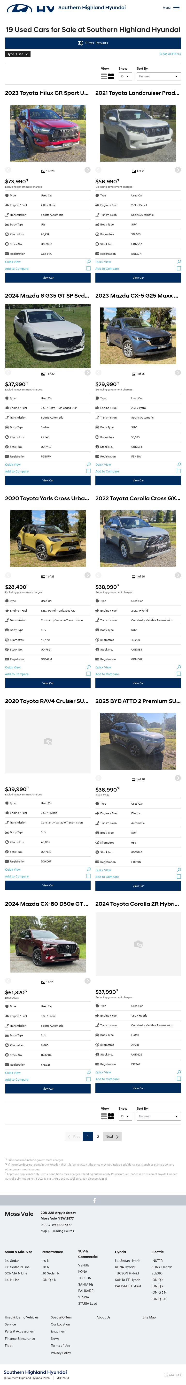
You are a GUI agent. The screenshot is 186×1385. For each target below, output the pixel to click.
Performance (52, 1252)
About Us (103, 1317)
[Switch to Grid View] (111, 76)
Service (10, 1324)
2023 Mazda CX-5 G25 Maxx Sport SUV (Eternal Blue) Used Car (138, 295)
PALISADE (85, 1290)
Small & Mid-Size (18, 1252)
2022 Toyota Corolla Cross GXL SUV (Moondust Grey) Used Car (138, 498)
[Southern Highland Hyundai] (30, 7)
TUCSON (84, 1278)
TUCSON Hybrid (127, 1273)
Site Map (149, 1317)
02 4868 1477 (62, 1225)
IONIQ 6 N (159, 1299)
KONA (82, 1271)
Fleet (9, 1345)
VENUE (83, 1265)
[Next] (88, 170)
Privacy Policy (61, 1353)
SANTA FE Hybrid (127, 1280)
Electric (158, 1252)
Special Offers (61, 1317)
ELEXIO (157, 1273)
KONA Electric (162, 1267)
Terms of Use (60, 1345)
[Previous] (8, 170)
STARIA (83, 1297)
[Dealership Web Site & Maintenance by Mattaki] (173, 1375)
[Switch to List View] (104, 76)
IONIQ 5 (157, 1280)
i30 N (45, 1267)
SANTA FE (85, 1284)
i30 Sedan (12, 1260)
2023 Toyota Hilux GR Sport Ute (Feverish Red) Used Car (48, 93)
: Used (15, 54)
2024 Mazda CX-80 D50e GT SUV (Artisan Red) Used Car (48, 903)
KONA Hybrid (125, 1267)
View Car (48, 277)
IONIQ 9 (157, 1286)
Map (44, 1231)
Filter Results (96, 42)
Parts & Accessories (19, 1331)
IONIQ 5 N (49, 1280)
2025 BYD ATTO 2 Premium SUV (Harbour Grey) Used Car (138, 701)
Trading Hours (62, 1231)
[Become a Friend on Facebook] (94, 1200)
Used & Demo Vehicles (22, 1317)
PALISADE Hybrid (128, 1286)
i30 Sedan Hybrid (127, 1260)
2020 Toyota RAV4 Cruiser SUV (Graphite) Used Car (48, 701)
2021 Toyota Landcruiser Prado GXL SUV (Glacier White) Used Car (138, 93)
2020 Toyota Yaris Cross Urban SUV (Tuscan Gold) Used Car (48, 498)
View (105, 68)
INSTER (157, 1260)
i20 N (45, 1260)
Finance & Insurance (20, 1338)
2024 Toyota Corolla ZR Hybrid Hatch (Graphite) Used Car (138, 903)
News (55, 1338)
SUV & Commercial (88, 1254)
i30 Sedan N (51, 1273)
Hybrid (120, 1252)
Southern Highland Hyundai (92, 7)
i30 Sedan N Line (17, 1267)
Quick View (13, 262)
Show (123, 68)
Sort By (142, 68)
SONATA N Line (16, 1273)
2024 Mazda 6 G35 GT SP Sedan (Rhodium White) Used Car (48, 295)
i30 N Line (12, 1280)
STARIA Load (87, 1303)
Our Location (60, 1324)
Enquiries (58, 1331)
